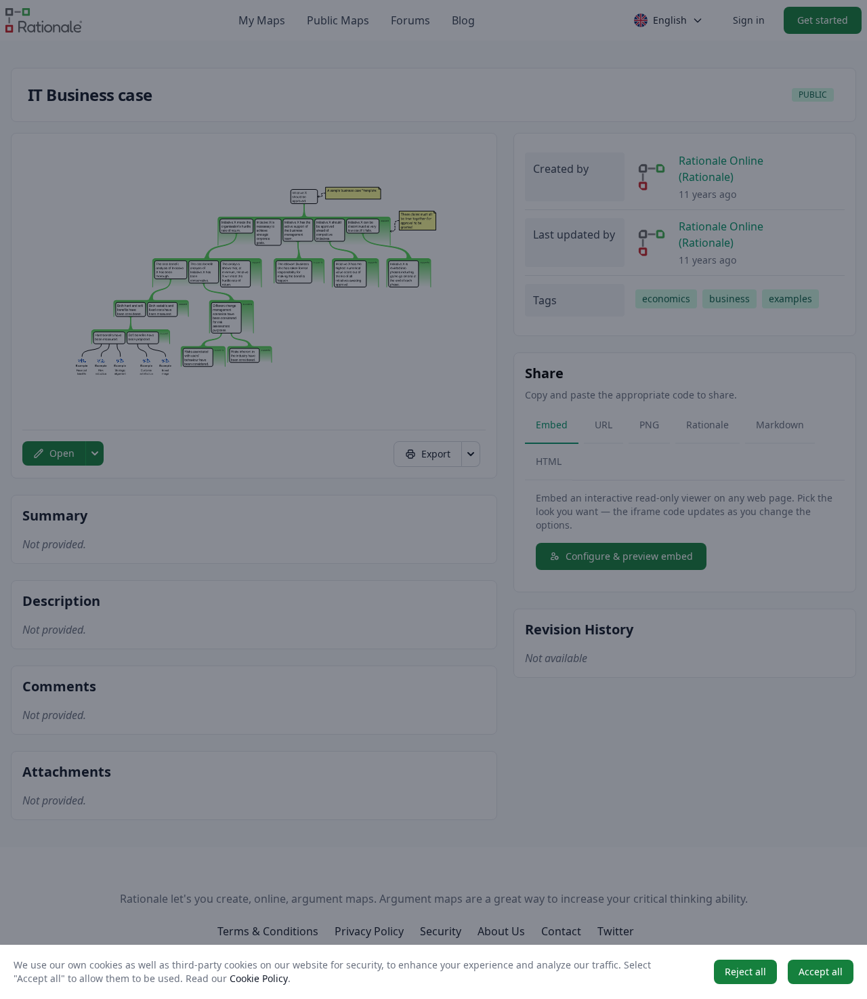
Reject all (745, 971)
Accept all (821, 971)
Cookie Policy (259, 978)
